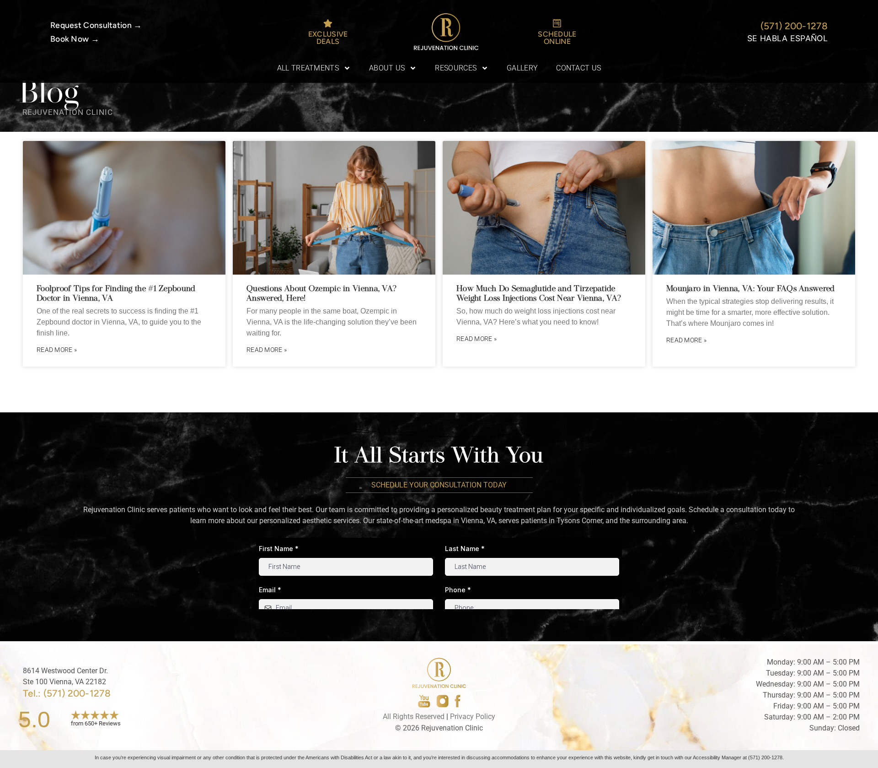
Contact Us (578, 68)
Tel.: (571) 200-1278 (67, 693)
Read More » (57, 350)
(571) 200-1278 (794, 26)
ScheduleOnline (557, 38)
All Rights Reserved (413, 716)
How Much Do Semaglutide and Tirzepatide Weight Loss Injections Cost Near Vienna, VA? (538, 293)
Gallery (522, 68)
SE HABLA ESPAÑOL (787, 38)
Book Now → (74, 38)
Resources (455, 68)
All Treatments (308, 68)
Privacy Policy (472, 716)
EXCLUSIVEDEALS (328, 38)
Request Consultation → (96, 25)
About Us (387, 68)
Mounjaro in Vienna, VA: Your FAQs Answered (750, 288)
